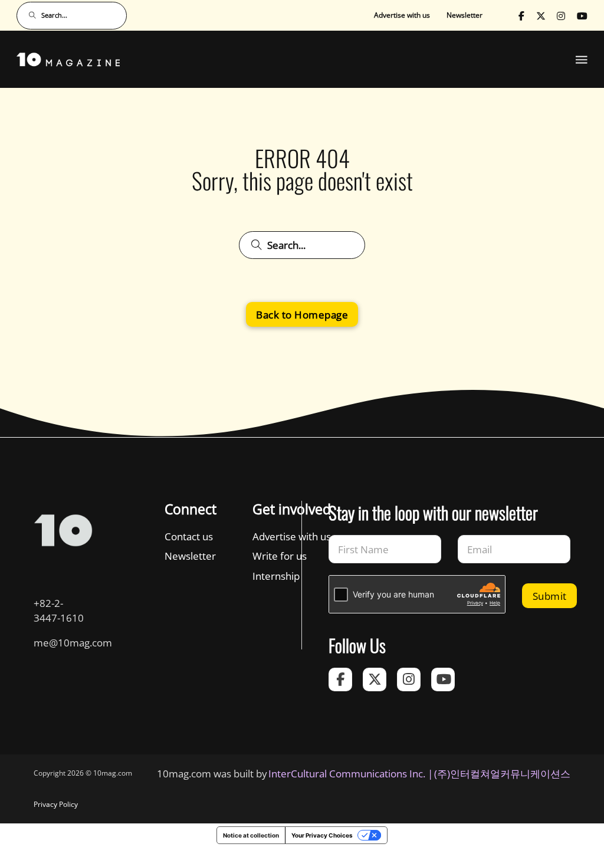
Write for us (279, 556)
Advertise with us (402, 15)
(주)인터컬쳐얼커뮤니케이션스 (502, 773)
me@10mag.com (73, 642)
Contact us (189, 536)
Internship (276, 576)
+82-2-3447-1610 (59, 610)
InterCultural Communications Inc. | (350, 773)
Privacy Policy (56, 804)
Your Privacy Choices (322, 835)
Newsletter (464, 15)
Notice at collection (251, 835)
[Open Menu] (581, 59)
